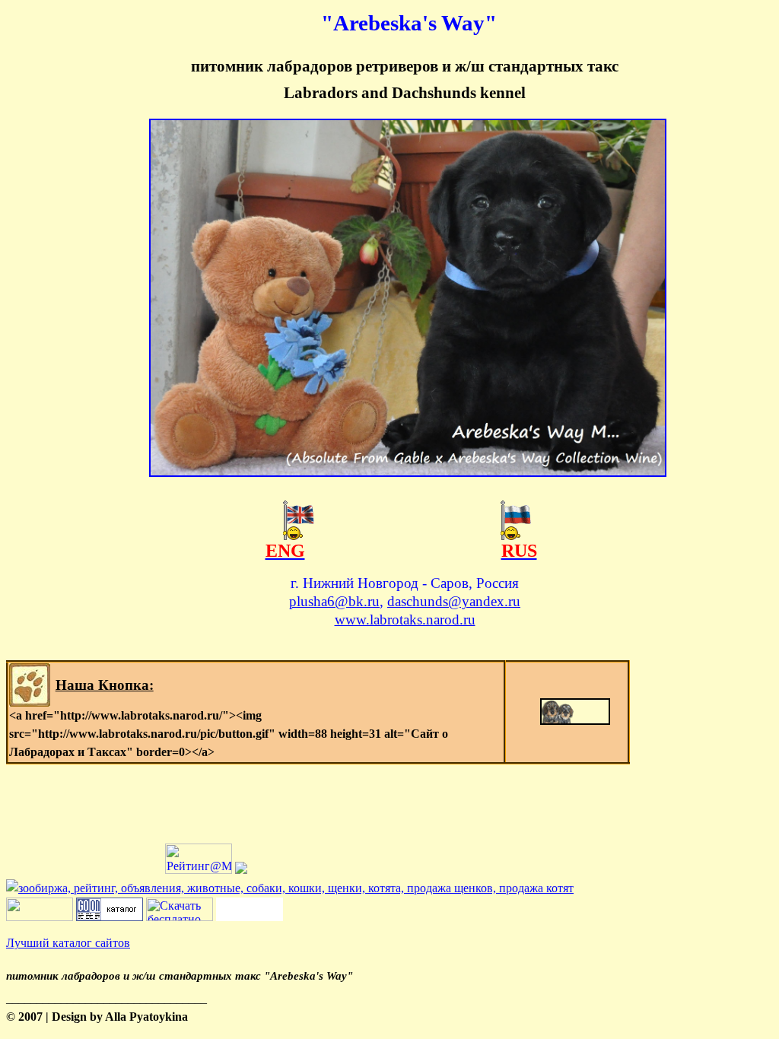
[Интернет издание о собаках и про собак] (39, 916)
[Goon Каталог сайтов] (109, 916)
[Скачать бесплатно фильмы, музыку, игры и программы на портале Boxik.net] (179, 916)
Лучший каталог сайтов (68, 942)
